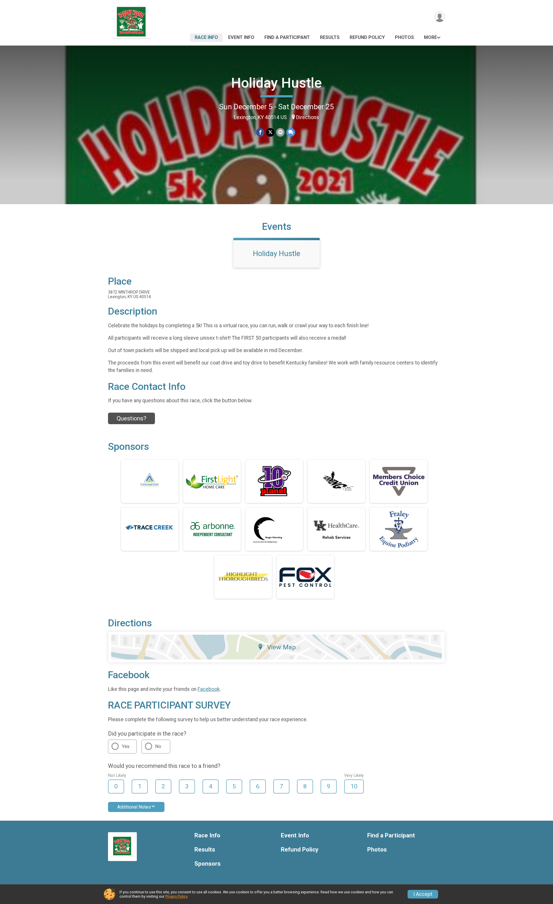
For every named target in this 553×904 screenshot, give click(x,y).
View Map (281, 647)
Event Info (241, 37)
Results (330, 37)
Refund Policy (367, 37)
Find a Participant (287, 37)
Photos (404, 37)
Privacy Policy (176, 896)
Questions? (131, 418)
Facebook (209, 689)
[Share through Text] (290, 132)
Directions (307, 117)
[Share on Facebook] (260, 132)
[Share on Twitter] (270, 132)
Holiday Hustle (276, 83)
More (430, 37)
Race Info (206, 37)
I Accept (422, 894)
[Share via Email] (280, 132)
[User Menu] (439, 17)
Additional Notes (134, 807)
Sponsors (207, 863)
